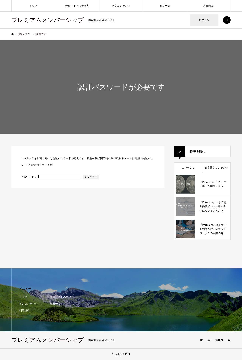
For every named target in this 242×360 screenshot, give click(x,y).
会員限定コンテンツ (216, 167)
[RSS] (229, 340)
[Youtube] (219, 340)
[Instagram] (209, 340)
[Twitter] (201, 340)
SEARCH (227, 20)
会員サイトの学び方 (77, 5)
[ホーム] (12, 34)
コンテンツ (188, 167)
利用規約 (208, 5)
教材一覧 (165, 5)
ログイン (204, 20)
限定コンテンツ (121, 5)
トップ (33, 5)
